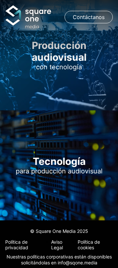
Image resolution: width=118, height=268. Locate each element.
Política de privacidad (16, 244)
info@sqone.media (77, 262)
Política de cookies (89, 244)
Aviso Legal (57, 244)
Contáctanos (89, 17)
